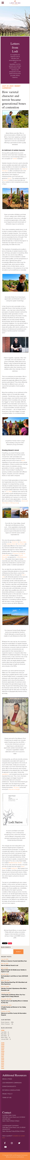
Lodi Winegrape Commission (15, 3)
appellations (5, 774)
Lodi (17, 557)
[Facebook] (4, 1143)
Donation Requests (9, 1086)
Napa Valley (23, 542)
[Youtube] (5, 1147)
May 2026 (5, 1034)
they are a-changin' (14, 789)
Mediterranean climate (15, 863)
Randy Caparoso (7, 1022)
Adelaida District (11, 544)
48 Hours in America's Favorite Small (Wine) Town (14, 961)
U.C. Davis (9, 491)
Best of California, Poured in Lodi (9, 965)
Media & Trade (7, 1079)
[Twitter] (19, 1143)
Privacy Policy (7, 1094)
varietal (15, 158)
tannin (9, 178)
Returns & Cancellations (11, 1090)
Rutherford (15, 542)
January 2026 (6, 1039)
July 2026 (5, 1032)
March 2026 (5, 1037)
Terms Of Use (7, 1097)
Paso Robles (20, 544)
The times (16, 787)
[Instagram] (12, 1143)
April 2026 (5, 1035)
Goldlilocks (14, 868)
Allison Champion (7, 1024)
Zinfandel (5, 180)
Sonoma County (17, 553)
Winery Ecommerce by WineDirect (15, 1157)
